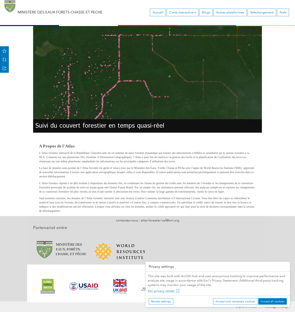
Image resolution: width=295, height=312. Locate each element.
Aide (283, 12)
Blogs (206, 12)
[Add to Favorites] (4, 50)
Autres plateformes (230, 12)
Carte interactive (181, 12)
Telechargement (262, 12)
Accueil (158, 12)
